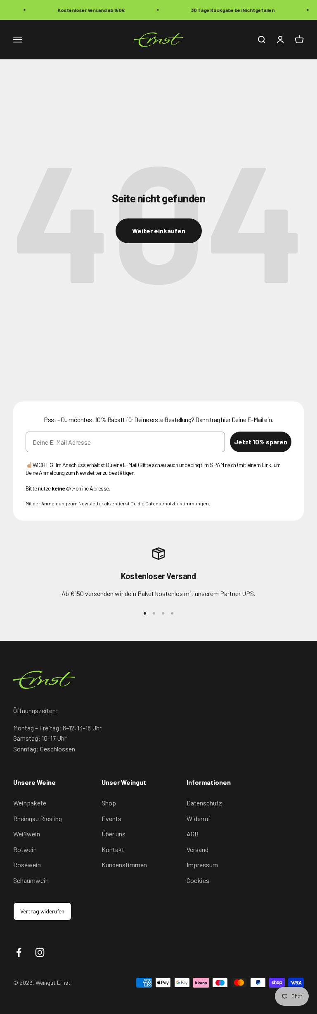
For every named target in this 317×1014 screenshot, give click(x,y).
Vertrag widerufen (42, 911)
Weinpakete (29, 803)
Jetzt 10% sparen (260, 442)
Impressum (202, 864)
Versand (197, 849)
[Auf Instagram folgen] (39, 952)
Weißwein (26, 834)
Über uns (113, 834)
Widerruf (199, 818)
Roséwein (27, 864)
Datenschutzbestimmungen (177, 503)
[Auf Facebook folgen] (18, 952)
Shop (109, 803)
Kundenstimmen (124, 864)
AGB (193, 834)
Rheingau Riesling (37, 818)
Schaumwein (31, 880)
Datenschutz (204, 803)
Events (111, 818)
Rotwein (25, 849)
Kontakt (113, 849)
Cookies (198, 880)
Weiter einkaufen (158, 231)
